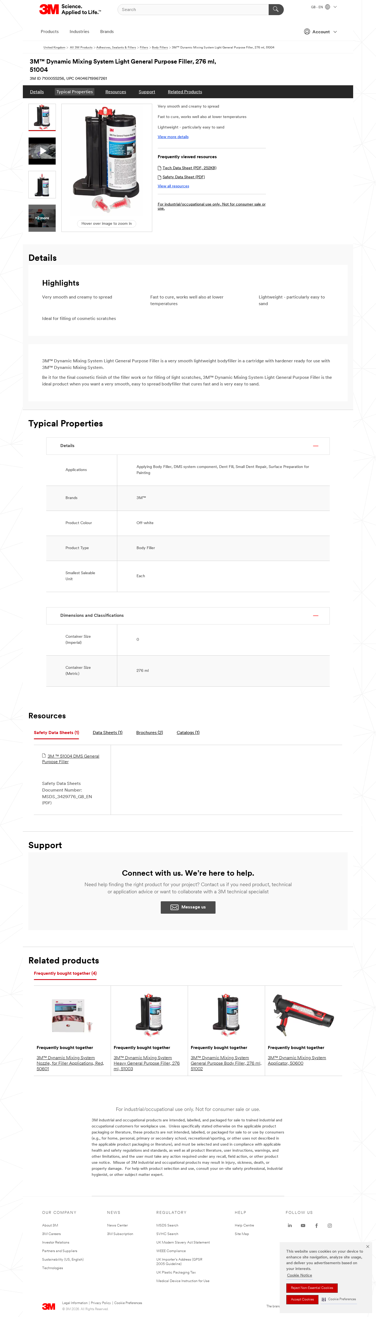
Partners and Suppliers (59, 1251)
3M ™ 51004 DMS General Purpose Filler (70, 759)
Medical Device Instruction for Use (182, 1281)
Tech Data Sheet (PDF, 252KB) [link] (189, 168)
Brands (107, 32)
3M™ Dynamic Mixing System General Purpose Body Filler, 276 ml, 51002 (226, 1063)
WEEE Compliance (171, 1251)
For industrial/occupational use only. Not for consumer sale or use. (212, 206)
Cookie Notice (299, 1276)
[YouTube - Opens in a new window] (303, 1226)
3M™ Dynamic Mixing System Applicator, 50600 (297, 1061)
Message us (193, 907)
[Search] (276, 9)
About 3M (50, 1225)
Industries (79, 32)
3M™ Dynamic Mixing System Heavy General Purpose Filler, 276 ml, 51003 (147, 1063)
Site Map (242, 1234)
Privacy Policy (101, 1303)
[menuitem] (36, 91)
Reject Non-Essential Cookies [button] (312, 1288)
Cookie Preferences (128, 1303)
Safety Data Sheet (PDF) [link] (184, 177)
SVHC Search (167, 1234)
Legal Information (75, 1303)
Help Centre (244, 1225)
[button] (339, 1299)
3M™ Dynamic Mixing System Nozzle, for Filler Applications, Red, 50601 (70, 1063)
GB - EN (317, 7)
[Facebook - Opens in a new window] (316, 1226)
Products (50, 32)
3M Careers (51, 1234)
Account (321, 32)
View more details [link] (173, 137)
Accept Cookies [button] (302, 1299)
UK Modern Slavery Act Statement (183, 1242)
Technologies (52, 1268)
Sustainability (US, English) (63, 1259)
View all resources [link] (173, 186)
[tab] (56, 733)
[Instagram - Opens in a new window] (330, 1226)
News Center (117, 1225)
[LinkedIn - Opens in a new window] (290, 1226)
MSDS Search (167, 1225)
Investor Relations (55, 1242)
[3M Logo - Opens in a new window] (70, 9)
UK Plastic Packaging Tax (176, 1272)
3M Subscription (120, 1234)
